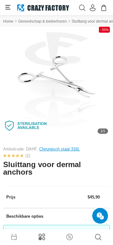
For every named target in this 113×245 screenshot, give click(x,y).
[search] (98, 237)
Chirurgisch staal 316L (59, 149)
